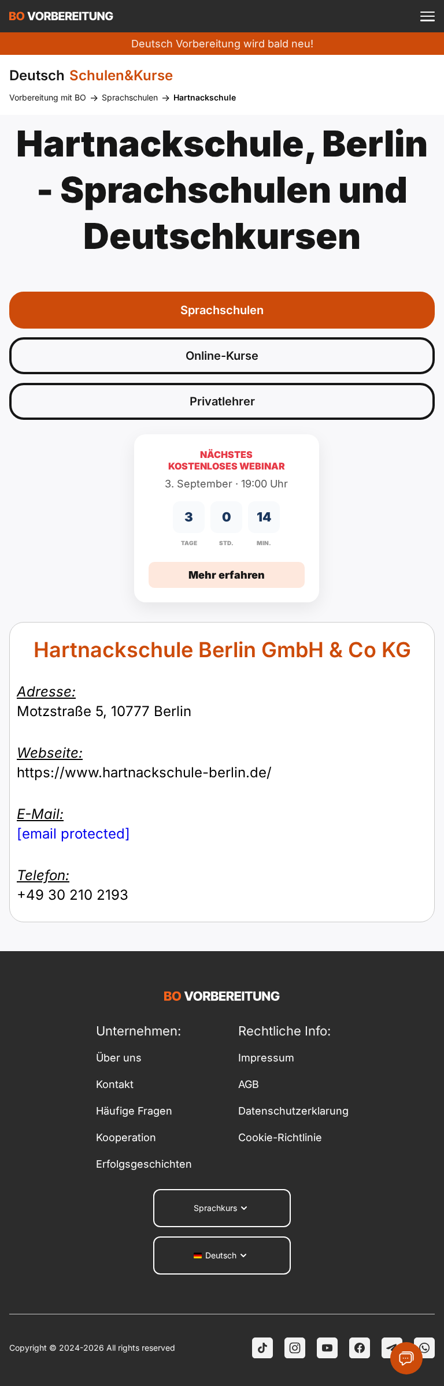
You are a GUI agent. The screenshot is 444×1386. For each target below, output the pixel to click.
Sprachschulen (130, 97)
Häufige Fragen (134, 1111)
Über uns (119, 1058)
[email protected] (73, 833)
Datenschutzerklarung (293, 1111)
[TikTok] (262, 1347)
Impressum (266, 1058)
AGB (248, 1084)
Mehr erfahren (226, 575)
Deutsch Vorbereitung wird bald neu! (222, 44)
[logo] (61, 16)
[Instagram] (294, 1347)
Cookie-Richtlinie (280, 1137)
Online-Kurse (222, 356)
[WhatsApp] (424, 1347)
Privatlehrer (222, 401)
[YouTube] (327, 1347)
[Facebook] (359, 1347)
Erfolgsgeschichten (144, 1164)
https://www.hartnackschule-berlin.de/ (144, 762)
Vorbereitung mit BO (47, 97)
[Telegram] (392, 1347)
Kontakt (115, 1084)
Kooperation (126, 1137)
